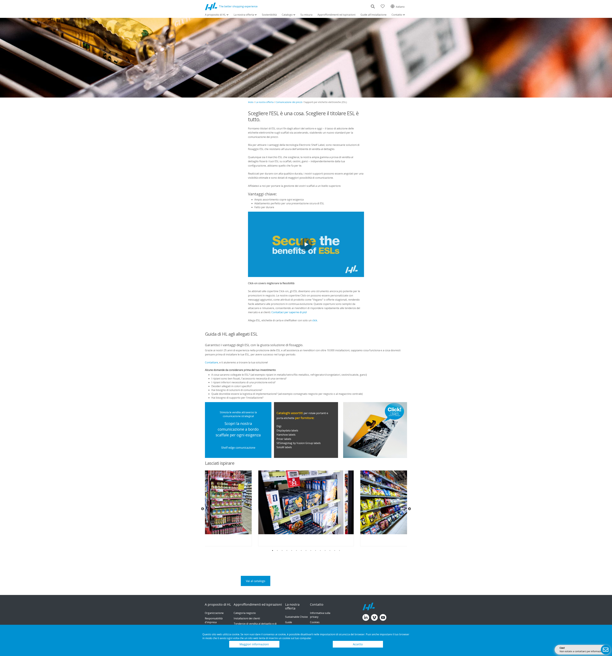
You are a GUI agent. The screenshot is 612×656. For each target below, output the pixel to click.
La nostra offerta (244, 14)
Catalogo (287, 14)
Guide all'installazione (373, 14)
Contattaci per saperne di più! (289, 312)
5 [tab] (291, 550)
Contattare (211, 362)
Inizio (250, 102)
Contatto (397, 14)
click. (315, 320)
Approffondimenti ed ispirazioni (336, 14)
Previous (202, 508)
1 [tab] (272, 550)
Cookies (315, 622)
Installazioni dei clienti (247, 618)
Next (409, 508)
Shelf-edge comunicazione (238, 447)
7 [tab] (301, 550)
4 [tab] (286, 550)
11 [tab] (320, 550)
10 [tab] (315, 550)
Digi (279, 426)
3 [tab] (282, 550)
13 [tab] (330, 550)
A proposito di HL (215, 14)
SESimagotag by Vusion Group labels (299, 443)
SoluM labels (284, 447)
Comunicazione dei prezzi (289, 102)
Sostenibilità (269, 14)
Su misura (306, 14)
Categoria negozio (245, 613)
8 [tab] (306, 550)
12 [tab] (325, 550)
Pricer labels (284, 439)
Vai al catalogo (255, 581)
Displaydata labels (287, 430)
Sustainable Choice (296, 617)
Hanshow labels (286, 434)
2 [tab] (277, 550)
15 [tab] (339, 550)
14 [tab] (334, 550)
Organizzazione (214, 613)
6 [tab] (296, 550)
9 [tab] (310, 550)
